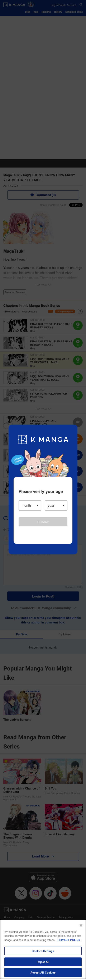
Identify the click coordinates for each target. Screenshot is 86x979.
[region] (43, 949)
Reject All (43, 962)
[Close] (81, 925)
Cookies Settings (43, 951)
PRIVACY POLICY (68, 940)
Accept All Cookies (42, 972)
